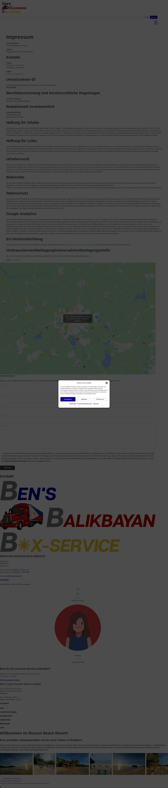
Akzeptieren (68, 399)
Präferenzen (100, 399)
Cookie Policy (73, 403)
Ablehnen (84, 399)
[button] (107, 383)
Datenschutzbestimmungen (84, 403)
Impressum (96, 403)
